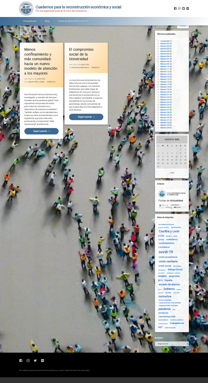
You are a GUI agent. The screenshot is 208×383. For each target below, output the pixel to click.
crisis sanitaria (168, 261)
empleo (162, 276)
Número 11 (164, 69)
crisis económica (168, 257)
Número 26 (164, 107)
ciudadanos (171, 239)
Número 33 (164, 125)
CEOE (175, 236)
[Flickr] (187, 8)
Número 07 (164, 59)
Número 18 (164, 87)
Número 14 (164, 77)
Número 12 (164, 72)
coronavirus (164, 247)
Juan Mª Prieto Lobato (36, 82)
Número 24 (164, 102)
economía (161, 273)
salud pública (163, 320)
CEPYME (161, 240)
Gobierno (169, 289)
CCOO (161, 235)
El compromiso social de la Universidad (81, 54)
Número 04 (164, 51)
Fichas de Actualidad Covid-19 (73, 21)
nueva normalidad (164, 300)
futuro (160, 289)
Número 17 (164, 84)
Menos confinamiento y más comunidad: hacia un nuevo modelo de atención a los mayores (40, 61)
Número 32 (164, 123)
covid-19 (166, 252)
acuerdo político (163, 227)
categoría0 (164, 41)
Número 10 (164, 67)
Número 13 (164, 74)
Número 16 (164, 82)
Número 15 (164, 79)
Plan (173, 309)
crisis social (164, 265)
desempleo (161, 270)
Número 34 (164, 128)
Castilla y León (169, 231)
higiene (179, 289)
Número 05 (95, 67)
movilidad (176, 293)
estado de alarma (169, 284)
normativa (164, 296)
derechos (177, 266)
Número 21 (164, 95)
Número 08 (164, 61)
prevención (163, 313)
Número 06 (51, 82)
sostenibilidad (163, 324)
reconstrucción (167, 316)
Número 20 (164, 92)
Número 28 (164, 112)
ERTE (160, 280)
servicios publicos (177, 320)
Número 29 (164, 115)
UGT (160, 327)
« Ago (172, 173)
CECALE (169, 236)
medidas (168, 293)
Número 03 (164, 49)
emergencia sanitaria (173, 273)
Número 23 (164, 100)
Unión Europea (170, 327)
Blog (47, 21)
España (168, 280)
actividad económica (166, 224)
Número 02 (164, 46)
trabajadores (177, 323)
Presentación (30, 21)
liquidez (160, 293)
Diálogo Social (175, 269)
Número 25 (164, 105)
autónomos (176, 227)
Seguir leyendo (46, 131)
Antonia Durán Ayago (80, 67)
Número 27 (164, 110)
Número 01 (164, 44)
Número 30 (164, 118)
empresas (174, 276)
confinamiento (166, 243)
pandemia (164, 309)
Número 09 (164, 64)
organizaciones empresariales (170, 303)
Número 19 (164, 89)
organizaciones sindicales (168, 305)
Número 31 (164, 120)
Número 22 (164, 97)
